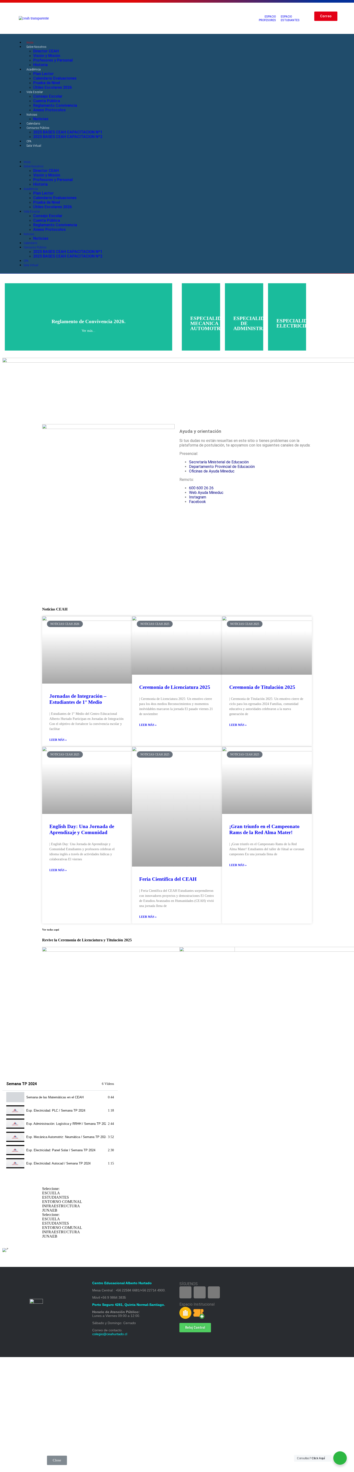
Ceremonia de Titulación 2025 (262, 687)
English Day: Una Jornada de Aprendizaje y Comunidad (81, 829)
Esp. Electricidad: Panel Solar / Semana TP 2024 (60, 1150)
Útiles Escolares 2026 (52, 87)
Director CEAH (46, 51)
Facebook (197, 501)
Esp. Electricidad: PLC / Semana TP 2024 (55, 1110)
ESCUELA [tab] (51, 1193)
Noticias (31, 114)
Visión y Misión (46, 55)
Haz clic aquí (88, 328)
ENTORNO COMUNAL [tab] (62, 1202)
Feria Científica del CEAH (168, 879)
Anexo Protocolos (49, 110)
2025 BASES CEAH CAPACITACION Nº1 (67, 132)
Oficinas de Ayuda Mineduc (212, 471)
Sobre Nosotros (36, 47)
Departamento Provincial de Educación (222, 466)
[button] (154, 153)
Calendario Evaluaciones (55, 78)
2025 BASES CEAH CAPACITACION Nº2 (67, 136)
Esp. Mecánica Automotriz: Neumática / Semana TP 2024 (66, 1137)
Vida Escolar (34, 92)
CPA (28, 141)
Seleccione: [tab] (50, 1189)
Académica (33, 69)
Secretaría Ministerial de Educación (219, 462)
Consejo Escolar (47, 96)
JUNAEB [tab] (49, 1210)
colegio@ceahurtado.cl (109, 1334)
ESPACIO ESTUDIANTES (290, 18)
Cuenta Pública (46, 101)
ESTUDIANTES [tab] (55, 1197)
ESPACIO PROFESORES (267, 18)
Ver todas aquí (50, 929)
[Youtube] (313, 160)
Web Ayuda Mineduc (206, 492)
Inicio (29, 42)
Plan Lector (43, 73)
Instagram (197, 497)
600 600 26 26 (201, 488)
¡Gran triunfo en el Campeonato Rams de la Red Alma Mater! (264, 829)
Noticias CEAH (54, 609)
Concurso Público (37, 128)
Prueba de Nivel (46, 83)
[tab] (60, 1097)
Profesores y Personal (53, 60)
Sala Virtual (33, 145)
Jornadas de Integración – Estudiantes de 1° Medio (77, 699)
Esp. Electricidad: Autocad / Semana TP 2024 (58, 1163)
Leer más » (58, 740)
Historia (40, 65)
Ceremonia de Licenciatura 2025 (174, 687)
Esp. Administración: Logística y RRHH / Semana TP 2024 (66, 1124)
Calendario (33, 123)
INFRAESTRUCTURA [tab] (61, 1206)
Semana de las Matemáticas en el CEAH (55, 1097)
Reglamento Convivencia (55, 105)
